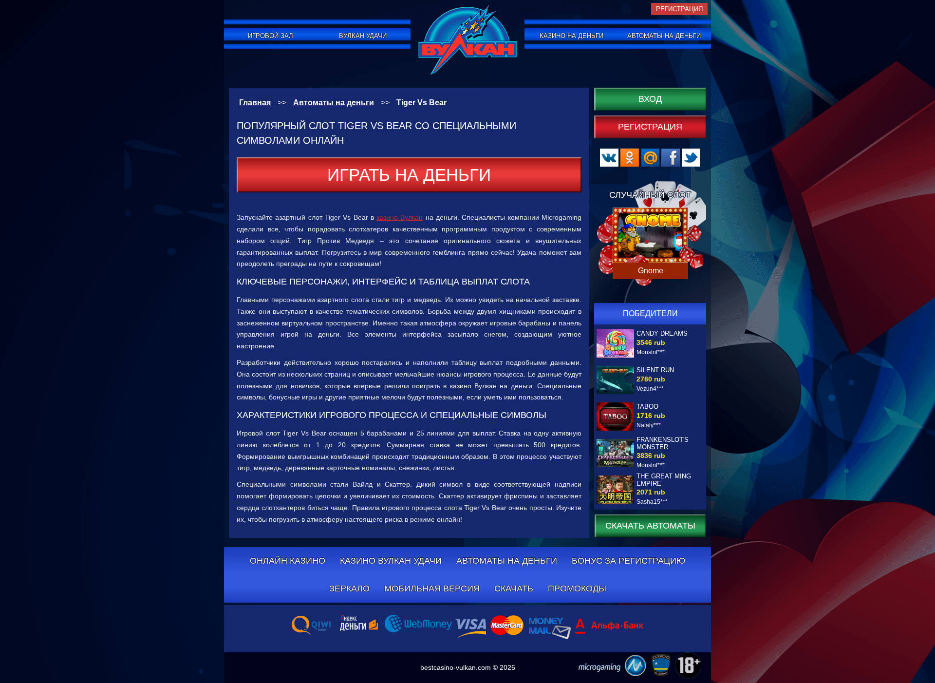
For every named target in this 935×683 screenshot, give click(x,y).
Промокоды (577, 588)
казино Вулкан (399, 217)
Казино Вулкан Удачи (391, 561)
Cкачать (513, 588)
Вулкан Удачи (363, 35)
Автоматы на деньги (664, 35)
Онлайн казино (287, 561)
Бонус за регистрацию (628, 561)
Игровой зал (270, 35)
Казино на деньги (571, 35)
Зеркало (349, 588)
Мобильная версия (432, 588)
